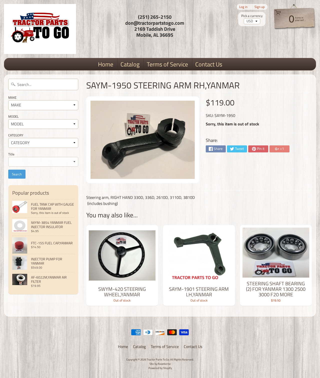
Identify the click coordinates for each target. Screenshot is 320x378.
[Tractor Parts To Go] (40, 29)
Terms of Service (167, 64)
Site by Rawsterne (160, 364)
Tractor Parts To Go (158, 359)
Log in (243, 6)
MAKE (12, 97)
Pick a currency (251, 16)
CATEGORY (15, 135)
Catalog (130, 64)
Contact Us (208, 64)
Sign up (259, 6)
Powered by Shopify (160, 368)
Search (17, 174)
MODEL (13, 116)
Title (11, 154)
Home (105, 64)
